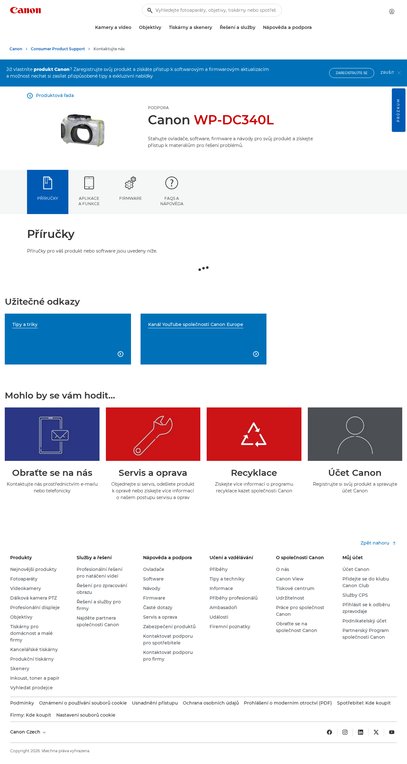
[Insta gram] (345, 732)
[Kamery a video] (133, 27)
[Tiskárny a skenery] (214, 27)
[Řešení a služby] (257, 27)
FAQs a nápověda (171, 201)
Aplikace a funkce (89, 201)
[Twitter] (376, 732)
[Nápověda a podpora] (314, 27)
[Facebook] (329, 732)
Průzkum (398, 110)
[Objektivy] (163, 27)
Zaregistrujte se (352, 73)
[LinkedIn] (360, 732)
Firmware (130, 198)
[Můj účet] (392, 11)
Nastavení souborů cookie (85, 715)
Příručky (47, 198)
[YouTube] (391, 732)
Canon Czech (26, 732)
